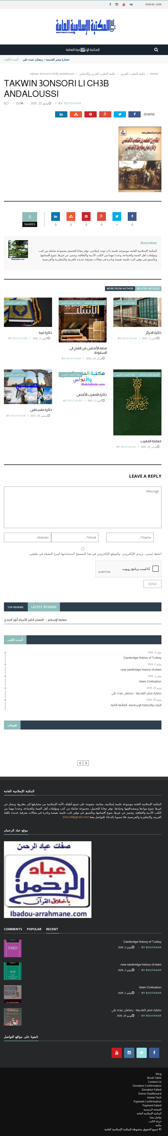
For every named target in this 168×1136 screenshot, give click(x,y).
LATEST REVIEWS (43, 607)
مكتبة (158, 1125)
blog (158, 1074)
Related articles (148, 288)
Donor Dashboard (149, 1093)
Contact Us (154, 1082)
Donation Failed (151, 1090)
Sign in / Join (153, 4)
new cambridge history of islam (141, 964)
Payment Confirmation (147, 1101)
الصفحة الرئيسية (152, 1109)
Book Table (154, 1078)
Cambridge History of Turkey (142, 941)
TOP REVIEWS (15, 607)
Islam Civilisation (150, 987)
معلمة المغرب (150, 441)
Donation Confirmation (147, 1086)
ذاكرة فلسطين (41, 410)
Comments (13, 929)
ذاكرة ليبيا (45, 332)
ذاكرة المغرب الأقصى (92, 394)
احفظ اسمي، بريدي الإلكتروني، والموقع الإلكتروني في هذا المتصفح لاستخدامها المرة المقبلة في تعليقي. (95, 554)
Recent (52, 929)
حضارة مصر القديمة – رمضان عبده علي (136, 1010)
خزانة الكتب (155, 1121)
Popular (34, 929)
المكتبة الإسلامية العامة (149, 1113)
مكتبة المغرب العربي (16, 303)
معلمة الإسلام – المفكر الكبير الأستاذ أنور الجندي (35, 619)
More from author (120, 288)
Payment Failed (152, 1105)
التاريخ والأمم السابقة (94, 303)
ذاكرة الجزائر (153, 332)
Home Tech (154, 1097)
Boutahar (72, 103)
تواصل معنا (155, 1117)
